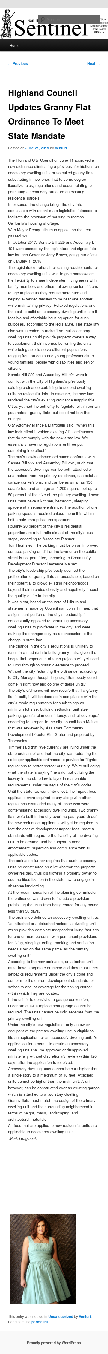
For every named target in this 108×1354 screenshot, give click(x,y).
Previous (18, 63)
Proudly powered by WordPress (54, 1342)
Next (93, 63)
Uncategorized (60, 1316)
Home (15, 45)
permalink (40, 1321)
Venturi (61, 148)
